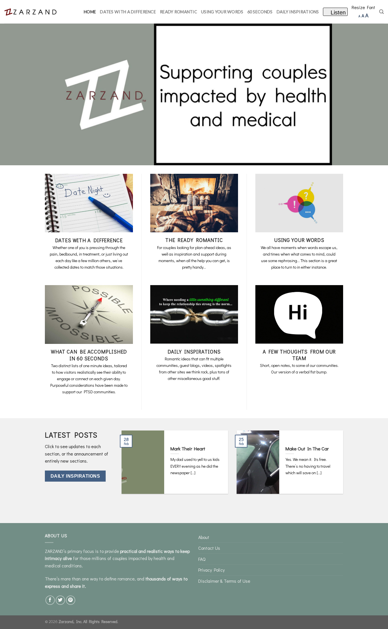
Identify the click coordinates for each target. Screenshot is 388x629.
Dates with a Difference (128, 11)
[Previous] (129, 466)
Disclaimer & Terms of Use (224, 581)
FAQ (201, 559)
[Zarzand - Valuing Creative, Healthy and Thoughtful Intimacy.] (32, 12)
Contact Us (209, 548)
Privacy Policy (211, 570)
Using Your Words (222, 11)
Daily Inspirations (298, 11)
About (203, 537)
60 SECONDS (260, 11)
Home (90, 11)
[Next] (336, 466)
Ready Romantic (178, 11)
